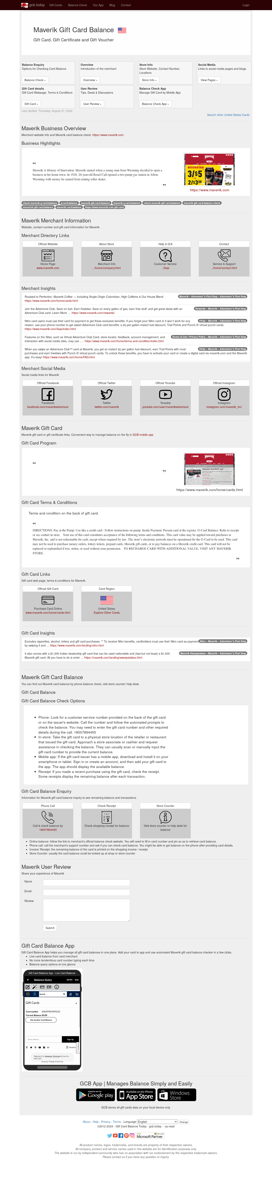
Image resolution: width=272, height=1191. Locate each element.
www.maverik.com (48, 268)
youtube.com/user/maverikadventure (165, 407)
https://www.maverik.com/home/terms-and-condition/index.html (124, 341)
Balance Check (77, 5)
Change (183, 1122)
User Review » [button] (92, 104)
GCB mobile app (143, 435)
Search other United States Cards (228, 115)
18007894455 (48, 830)
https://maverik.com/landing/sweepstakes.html (113, 657)
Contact (126, 5)
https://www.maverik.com (108, 135)
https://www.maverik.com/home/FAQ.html (69, 357)
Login (246, 5)
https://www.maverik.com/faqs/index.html (50, 329)
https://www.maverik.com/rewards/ (93, 313)
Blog (112, 5)
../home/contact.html (224, 268)
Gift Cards (55, 5)
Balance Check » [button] (35, 80)
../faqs (165, 268)
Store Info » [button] (149, 80)
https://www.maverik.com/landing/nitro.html (77, 645)
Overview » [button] (90, 80)
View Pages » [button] (209, 80)
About (86, 1122)
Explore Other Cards (107, 612)
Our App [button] (98, 5)
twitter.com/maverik (107, 407)
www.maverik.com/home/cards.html (48, 612)
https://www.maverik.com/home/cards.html (51, 301)
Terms (117, 1122)
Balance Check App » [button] (155, 104)
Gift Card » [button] (31, 104)
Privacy (105, 1122)
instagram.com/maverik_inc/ (224, 407)
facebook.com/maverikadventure (47, 407)
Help (96, 1122)
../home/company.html (107, 268)
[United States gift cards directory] (122, 29)
